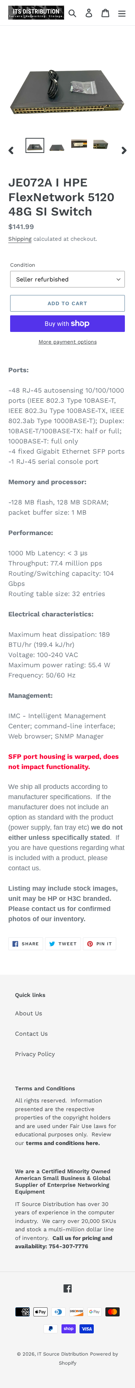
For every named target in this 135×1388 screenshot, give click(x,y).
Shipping (20, 238)
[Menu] (122, 12)
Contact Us (31, 1033)
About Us (28, 1013)
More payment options (68, 342)
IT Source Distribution (62, 1354)
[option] (35, 146)
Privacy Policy (35, 1054)
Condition (22, 265)
